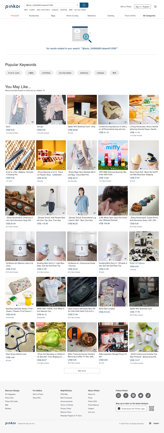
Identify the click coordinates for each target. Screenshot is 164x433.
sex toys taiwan (80, 9)
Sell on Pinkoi (125, 6)
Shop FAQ (36, 398)
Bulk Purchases (66, 398)
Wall (6, 405)
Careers (91, 408)
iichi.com (91, 412)
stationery (63, 9)
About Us (91, 394)
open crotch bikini (43, 9)
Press (90, 398)
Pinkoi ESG (92, 401)
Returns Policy (65, 412)
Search (84, 5)
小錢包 (30, 72)
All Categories (10, 394)
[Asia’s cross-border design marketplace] (12, 6)
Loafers (32, 9)
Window (8, 408)
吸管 (71, 9)
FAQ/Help (64, 394)
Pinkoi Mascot (93, 405)
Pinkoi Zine (9, 398)
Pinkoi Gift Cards (11, 401)
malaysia (55, 9)
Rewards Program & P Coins (71, 416)
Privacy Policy (65, 408)
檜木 (26, 9)
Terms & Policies (66, 405)
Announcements (66, 401)
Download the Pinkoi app (133, 408)
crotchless (46, 72)
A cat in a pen (13, 72)
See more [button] (82, 370)
